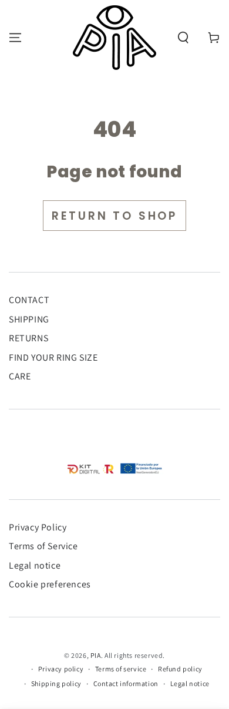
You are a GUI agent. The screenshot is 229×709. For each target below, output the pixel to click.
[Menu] (15, 38)
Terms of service (121, 668)
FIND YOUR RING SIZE (53, 357)
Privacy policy (60, 668)
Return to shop (114, 216)
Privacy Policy (37, 527)
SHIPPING (29, 319)
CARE (20, 376)
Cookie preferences (50, 584)
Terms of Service (43, 546)
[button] (183, 38)
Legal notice (34, 565)
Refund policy (180, 668)
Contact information (126, 683)
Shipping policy (56, 683)
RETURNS (28, 338)
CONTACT (29, 300)
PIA (95, 655)
